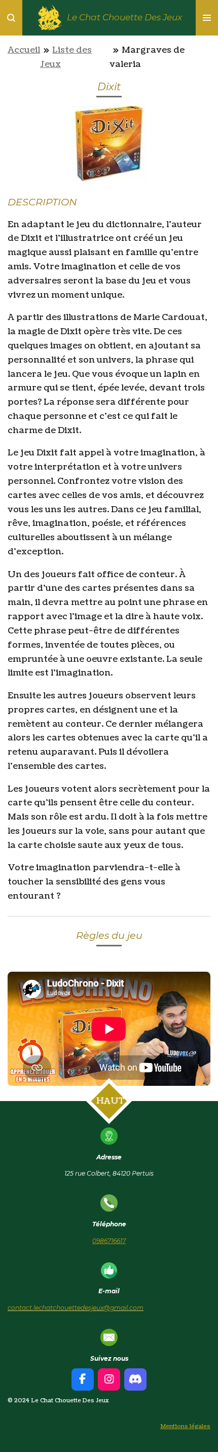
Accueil (24, 50)
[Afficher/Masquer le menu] (207, 18)
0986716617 (109, 1241)
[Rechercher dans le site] (11, 18)
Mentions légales (185, 1426)
